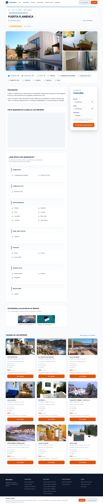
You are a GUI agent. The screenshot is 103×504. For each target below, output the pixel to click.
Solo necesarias (91, 500)
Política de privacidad (86, 482)
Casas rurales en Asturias (49, 482)
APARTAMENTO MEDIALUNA (16, 443)
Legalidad (57, 2)
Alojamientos (26, 2)
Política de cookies (85, 484)
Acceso (94, 2)
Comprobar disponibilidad (83, 125)
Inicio (20, 2)
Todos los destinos (48, 493)
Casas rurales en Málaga (49, 486)
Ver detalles (20, 376)
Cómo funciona (66, 484)
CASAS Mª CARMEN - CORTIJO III (80, 400)
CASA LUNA (73, 443)
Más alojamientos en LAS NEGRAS (87, 335)
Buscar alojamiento (29, 482)
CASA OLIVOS (11, 400)
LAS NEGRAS (19, 10)
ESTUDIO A (41, 400)
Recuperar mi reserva (30, 488)
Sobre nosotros (49, 2)
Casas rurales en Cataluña (49, 484)
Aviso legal (83, 486)
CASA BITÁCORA (12, 357)
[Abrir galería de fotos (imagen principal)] (34, 51)
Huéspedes (76, 112)
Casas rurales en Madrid (49, 488)
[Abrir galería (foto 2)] (80, 41)
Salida (75, 105)
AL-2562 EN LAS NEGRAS (46, 357)
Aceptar (82, 500)
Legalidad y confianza (30, 486)
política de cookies (19, 502)
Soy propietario (84, 2)
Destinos (33, 2)
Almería (13, 10)
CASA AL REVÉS (43, 443)
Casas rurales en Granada (49, 491)
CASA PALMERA (74, 357)
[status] (15, 26)
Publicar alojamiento (67, 482)
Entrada (75, 99)
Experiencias (40, 2)
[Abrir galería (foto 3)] (80, 61)
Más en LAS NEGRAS (88, 20)
